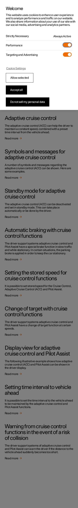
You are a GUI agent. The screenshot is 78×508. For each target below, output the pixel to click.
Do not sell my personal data (27, 102)
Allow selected (19, 77)
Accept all (16, 90)
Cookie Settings (16, 68)
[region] (39, 55)
